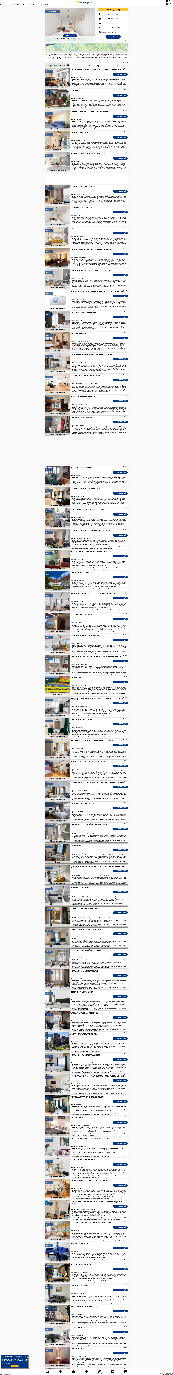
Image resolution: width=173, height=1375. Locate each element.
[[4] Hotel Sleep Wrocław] (57, 141)
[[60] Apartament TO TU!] (57, 1357)
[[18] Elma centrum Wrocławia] (57, 476)
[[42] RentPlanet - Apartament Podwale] (57, 979)
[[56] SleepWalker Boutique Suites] (57, 1273)
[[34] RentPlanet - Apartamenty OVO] (57, 812)
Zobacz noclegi (120, 74)
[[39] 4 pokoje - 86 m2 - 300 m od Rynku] (57, 917)
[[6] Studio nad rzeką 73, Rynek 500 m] (57, 195)
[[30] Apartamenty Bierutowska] (57, 728)
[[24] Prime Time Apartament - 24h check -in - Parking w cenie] (57, 602)
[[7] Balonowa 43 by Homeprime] (57, 216)
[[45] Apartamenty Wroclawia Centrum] (57, 1042)
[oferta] (51, 86)
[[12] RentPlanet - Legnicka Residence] (57, 321)
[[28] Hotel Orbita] (57, 686)
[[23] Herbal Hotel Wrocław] (57, 581)
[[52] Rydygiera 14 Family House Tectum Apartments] (57, 1189)
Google (26, 1356)
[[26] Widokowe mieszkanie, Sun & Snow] (57, 644)
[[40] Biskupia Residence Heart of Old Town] (57, 938)
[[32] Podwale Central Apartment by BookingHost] (57, 770)
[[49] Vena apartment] (57, 1126)
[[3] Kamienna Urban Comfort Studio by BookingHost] (57, 120)
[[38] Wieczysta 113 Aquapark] (57, 896)
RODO (9, 1363)
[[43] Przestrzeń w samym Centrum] (57, 1000)
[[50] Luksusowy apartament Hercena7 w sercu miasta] (57, 1147)
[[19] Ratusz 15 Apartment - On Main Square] (57, 497)
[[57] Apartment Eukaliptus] (57, 1294)
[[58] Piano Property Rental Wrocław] (57, 1315)
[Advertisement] (86, 451)
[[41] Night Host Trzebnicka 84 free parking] (57, 958)
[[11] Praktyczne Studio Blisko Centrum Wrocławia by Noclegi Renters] (57, 300)
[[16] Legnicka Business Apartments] (57, 405)
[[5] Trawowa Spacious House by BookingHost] (57, 162)
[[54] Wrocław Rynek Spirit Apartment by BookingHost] (57, 1231)
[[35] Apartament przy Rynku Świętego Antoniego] (57, 833)
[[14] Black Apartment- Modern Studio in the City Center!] (57, 363)
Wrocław (48, 71)
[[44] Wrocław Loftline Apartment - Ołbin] (57, 1021)
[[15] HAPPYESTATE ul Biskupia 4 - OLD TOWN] (57, 384)
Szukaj (113, 37)
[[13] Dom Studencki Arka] (57, 342)
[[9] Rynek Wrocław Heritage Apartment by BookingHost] (57, 258)
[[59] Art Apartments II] (57, 1336)
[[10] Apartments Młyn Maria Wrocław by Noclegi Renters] (57, 279)
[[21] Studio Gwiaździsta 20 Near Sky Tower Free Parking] (57, 539)
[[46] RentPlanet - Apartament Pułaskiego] (57, 1063)
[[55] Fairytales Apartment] (57, 1252)
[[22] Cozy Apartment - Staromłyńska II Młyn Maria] (57, 560)
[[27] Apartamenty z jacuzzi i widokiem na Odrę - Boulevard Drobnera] (57, 665)
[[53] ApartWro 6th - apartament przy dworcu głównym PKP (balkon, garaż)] (57, 1210)
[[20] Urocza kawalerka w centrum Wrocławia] (57, 518)
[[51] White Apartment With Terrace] (57, 1168)
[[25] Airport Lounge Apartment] (57, 623)
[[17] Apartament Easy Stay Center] (57, 426)
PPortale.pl (8, 1374)
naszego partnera (107, 548)
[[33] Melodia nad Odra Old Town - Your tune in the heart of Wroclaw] (57, 791)
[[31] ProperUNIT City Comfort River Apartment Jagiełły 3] (57, 749)
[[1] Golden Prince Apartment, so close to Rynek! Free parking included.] (57, 78)
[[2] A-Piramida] (57, 99)
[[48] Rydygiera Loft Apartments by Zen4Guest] (57, 1105)
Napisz (171, 1374)
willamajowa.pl (86, 3)
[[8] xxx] (57, 237)
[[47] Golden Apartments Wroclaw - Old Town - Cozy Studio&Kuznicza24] (57, 1084)
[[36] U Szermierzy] (57, 854)
